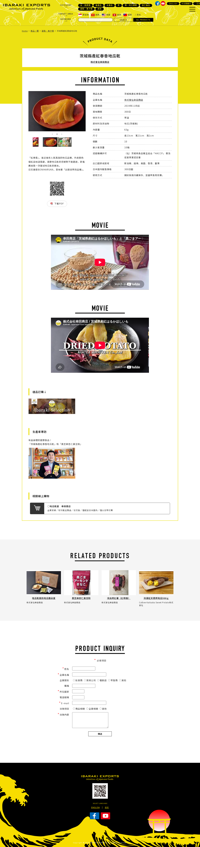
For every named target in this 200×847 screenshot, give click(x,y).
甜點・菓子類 (86, 8)
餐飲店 (103, 680)
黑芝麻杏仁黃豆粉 (81, 598)
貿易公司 (91, 680)
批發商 (78, 680)
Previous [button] (26, 114)
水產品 (110, 5)
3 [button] (61, 134)
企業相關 (93, 708)
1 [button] (52, 134)
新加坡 (86, 14)
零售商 (114, 680)
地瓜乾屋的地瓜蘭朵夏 (43, 598)
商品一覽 (35, 30)
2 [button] (57, 134)
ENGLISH (173, 3)
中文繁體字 (186, 3)
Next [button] (88, 114)
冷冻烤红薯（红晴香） (118, 598)
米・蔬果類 (85, 5)
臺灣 (130, 14)
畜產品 (98, 5)
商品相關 (80, 708)
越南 (97, 14)
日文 (107, 807)
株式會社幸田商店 (100, 61)
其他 (100, 8)
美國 (108, 14)
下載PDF (59, 203)
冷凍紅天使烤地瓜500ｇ (156, 598)
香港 (119, 14)
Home (25, 30)
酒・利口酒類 (131, 5)
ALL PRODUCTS (143, 20)
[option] (57, 111)
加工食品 (146, 5)
